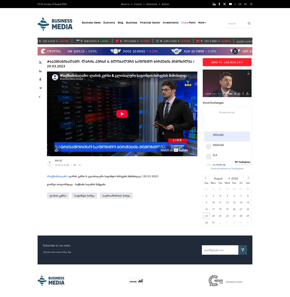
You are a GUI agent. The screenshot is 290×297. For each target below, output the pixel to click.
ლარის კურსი (58, 195)
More (201, 23)
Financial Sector (150, 23)
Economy (109, 23)
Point (188, 23)
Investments (171, 23)
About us (125, 4)
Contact (138, 4)
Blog (120, 23)
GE (239, 4)
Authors (165, 4)
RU (245, 4)
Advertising (151, 4)
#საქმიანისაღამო (57, 176)
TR (251, 4)
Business (131, 23)
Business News (91, 23)
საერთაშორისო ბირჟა (116, 195)
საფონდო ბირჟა (84, 195)
